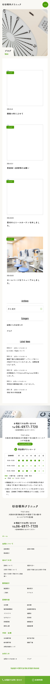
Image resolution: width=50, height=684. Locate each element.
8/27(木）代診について (16, 351)
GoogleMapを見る (25, 444)
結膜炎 (29, 613)
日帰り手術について (10, 570)
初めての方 (7, 560)
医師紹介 (7, 553)
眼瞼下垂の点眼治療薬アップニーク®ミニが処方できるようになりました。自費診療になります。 (23, 362)
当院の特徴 (30, 549)
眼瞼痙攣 (30, 626)
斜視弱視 (7, 622)
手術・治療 (7, 633)
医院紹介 (6, 583)
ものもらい (7, 617)
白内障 (6, 605)
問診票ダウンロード (27, 449)
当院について (8, 543)
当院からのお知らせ (15, 325)
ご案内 (6, 593)
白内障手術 (7, 638)
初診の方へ (30, 565)
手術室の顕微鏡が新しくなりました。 (21, 384)
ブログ (9, 331)
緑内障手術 (7, 642)
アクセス (30, 593)
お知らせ (6, 653)
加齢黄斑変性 (31, 609)
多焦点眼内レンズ (9, 647)
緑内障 (29, 605)
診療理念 (7, 549)
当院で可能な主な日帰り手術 (36, 570)
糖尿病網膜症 (8, 609)
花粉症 (29, 617)
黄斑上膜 (7, 626)
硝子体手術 (30, 638)
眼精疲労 (30, 622)
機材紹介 (30, 588)
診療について (8, 565)
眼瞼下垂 (30, 642)
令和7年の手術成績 (14, 392)
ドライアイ (7, 613)
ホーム (5, 536)
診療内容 (6, 599)
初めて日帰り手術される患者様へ (13, 575)
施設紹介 (7, 588)
